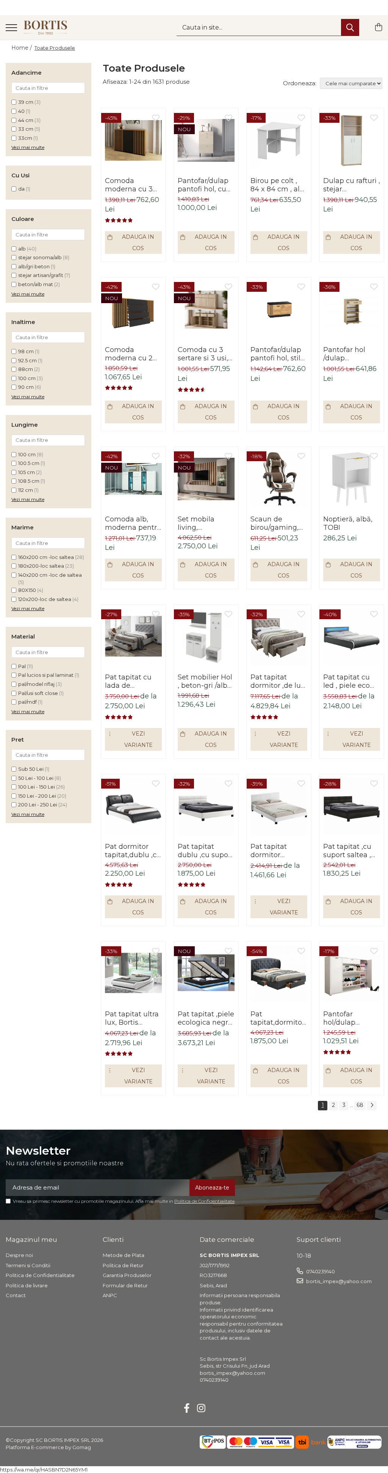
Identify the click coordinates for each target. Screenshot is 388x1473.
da (21, 189)
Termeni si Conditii (28, 1265)
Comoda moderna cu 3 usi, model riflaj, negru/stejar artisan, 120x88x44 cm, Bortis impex (131, 185)
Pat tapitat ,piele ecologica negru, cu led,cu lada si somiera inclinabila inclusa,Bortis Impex (206, 1018)
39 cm (25, 102)
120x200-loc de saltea (44, 599)
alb (22, 249)
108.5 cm (28, 481)
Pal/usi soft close (38, 693)
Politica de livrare (27, 1285)
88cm (25, 369)
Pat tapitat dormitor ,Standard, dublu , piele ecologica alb (278, 850)
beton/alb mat (35, 284)
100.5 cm (28, 463)
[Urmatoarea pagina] (372, 1105)
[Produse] (11, 28)
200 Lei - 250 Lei (37, 804)
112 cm (25, 490)
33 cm (25, 129)
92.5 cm (27, 360)
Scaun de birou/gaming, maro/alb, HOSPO (274, 523)
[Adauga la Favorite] (156, 118)
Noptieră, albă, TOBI (347, 523)
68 (360, 1105)
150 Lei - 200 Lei (37, 796)
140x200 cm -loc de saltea (50, 575)
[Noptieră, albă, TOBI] (351, 479)
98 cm (26, 351)
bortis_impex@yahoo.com (338, 1281)
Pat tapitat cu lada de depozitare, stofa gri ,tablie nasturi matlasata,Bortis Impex (133, 681)
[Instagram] (201, 1408)
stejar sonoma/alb (40, 257)
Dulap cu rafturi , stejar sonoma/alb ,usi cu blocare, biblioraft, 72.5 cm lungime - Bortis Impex (351, 185)
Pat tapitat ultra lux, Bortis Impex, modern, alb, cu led (132, 1018)
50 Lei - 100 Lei (35, 778)
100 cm (27, 378)
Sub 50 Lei (31, 769)
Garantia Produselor (127, 1275)
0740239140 (320, 1271)
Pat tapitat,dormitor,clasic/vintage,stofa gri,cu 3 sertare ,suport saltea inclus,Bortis (278, 1018)
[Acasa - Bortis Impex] (45, 27)
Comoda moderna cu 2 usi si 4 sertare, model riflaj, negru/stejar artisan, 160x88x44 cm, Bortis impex (130, 354)
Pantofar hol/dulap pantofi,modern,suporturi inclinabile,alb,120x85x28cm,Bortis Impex (351, 1018)
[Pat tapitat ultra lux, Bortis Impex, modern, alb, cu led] (133, 973)
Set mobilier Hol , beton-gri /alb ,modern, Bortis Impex (205, 681)
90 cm (26, 387)
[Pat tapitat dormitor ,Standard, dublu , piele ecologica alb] (278, 806)
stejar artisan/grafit (40, 275)
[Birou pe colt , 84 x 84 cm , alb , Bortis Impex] (278, 140)
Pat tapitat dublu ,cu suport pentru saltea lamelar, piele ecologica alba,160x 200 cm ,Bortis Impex (205, 850)
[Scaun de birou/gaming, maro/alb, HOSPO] (278, 479)
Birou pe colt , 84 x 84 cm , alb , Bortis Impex (277, 185)
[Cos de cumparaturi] (378, 27)
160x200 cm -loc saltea (46, 557)
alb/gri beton (34, 266)
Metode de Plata (123, 1255)
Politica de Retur (123, 1265)
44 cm (25, 120)
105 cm (26, 472)
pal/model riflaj (36, 684)
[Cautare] (350, 27)
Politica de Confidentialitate (204, 1201)
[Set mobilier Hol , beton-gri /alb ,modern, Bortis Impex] (206, 637)
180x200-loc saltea (41, 566)
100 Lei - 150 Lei (36, 787)
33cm (25, 138)
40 (21, 111)
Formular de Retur (125, 1285)
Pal (22, 666)
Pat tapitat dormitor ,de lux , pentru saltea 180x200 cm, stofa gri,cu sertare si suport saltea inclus (277, 681)
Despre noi (19, 1255)
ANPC (110, 1295)
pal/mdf (27, 702)
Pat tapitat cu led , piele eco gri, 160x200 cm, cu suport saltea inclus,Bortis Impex (350, 681)
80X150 (27, 590)
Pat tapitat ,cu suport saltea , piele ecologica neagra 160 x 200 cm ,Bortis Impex (348, 850)
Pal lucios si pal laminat (46, 675)
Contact (16, 1295)
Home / (22, 47)
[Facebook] (187, 1408)
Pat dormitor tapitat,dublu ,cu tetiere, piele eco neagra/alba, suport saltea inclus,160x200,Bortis (133, 850)
